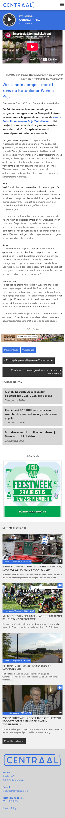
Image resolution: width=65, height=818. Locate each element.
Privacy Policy (9, 808)
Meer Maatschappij (14, 741)
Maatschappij (11, 350)
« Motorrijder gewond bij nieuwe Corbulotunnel (28, 360)
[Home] (18, 5)
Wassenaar (28, 350)
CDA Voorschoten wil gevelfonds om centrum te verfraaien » (36, 372)
